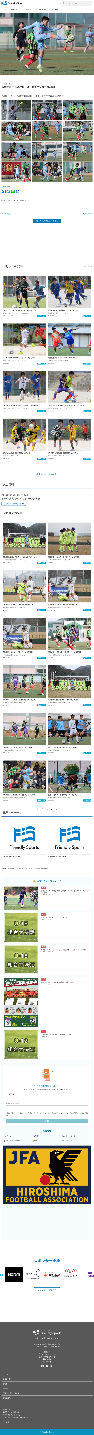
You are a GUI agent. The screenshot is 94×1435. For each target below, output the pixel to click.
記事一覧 (14, 9)
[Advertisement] (47, 243)
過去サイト (47, 1362)
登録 (47, 1121)
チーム (28, 9)
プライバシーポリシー (17, 1113)
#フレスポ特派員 (20, 200)
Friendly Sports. (47, 1432)
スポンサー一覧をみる (47, 1290)
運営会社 (47, 1352)
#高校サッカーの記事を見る (47, 474)
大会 (21, 9)
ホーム (5, 9)
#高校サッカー (6, 200)
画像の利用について (47, 1357)
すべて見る (87, 266)
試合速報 (54, 9)
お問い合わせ (47, 1359)
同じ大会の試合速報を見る (47, 221)
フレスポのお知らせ (41, 9)
